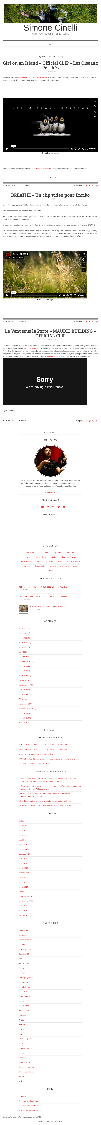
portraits (53, 566)
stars (75, 566)
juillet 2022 (24, 633)
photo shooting (40, 566)
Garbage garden (26, 978)
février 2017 (24, 699)
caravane (28, 557)
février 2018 (24, 680)
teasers (22, 1053)
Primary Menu (50, 43)
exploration (24, 963)
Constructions (25, 949)
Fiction (22, 973)
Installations (24, 987)
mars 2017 (23, 694)
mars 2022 (23, 643)
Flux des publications (28, 1101)
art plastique (57, 552)
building (22, 935)
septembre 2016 (26, 709)
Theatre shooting (26, 1067)
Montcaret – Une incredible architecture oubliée (50, 801)
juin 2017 (23, 690)
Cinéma (22, 945)
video (50, 571)
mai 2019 (23, 671)
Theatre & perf (25, 1062)
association (70, 552)
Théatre (22, 1058)
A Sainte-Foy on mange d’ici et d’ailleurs (48, 606)
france (39, 561)
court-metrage (41, 557)
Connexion (23, 1096)
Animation (23, 930)
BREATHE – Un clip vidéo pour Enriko (50, 195)
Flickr (53, 506)
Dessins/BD (24, 954)
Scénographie (25, 1039)
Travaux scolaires (26, 1072)
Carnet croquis (25, 940)
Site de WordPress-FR (28, 1111)
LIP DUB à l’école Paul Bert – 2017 (34, 764)
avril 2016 (23, 723)
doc (20, 959)
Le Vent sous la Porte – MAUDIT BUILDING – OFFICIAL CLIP (50, 333)
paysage (27, 566)
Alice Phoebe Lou (24, 77)
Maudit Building (30, 348)
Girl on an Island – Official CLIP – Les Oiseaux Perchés (50, 65)
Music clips (24, 1006)
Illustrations (24, 982)
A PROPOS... (50, 492)
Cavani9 (22, 806)
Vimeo (59, 506)
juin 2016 (23, 713)
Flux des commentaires (29, 1106)
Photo (21, 1020)
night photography (73, 561)
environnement (26, 561)
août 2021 (23, 647)
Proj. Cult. (23, 1029)
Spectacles (24, 1048)
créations (53, 557)
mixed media (24, 996)
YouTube (42, 506)
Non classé (24, 1011)
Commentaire (11, 185)
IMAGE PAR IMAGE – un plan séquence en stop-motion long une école (49, 759)
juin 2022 (23, 638)
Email (64, 506)
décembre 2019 (25, 661)
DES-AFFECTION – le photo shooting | (35, 794)
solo (21, 1044)
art (40, 552)
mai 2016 (23, 718)
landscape (49, 561)
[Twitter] (90, 186)
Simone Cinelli (50, 27)
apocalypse (30, 552)
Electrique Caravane (43, 169)
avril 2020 (23, 652)
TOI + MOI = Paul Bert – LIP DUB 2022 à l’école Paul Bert (43, 587)
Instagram (48, 506)
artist (47, 552)
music (60, 561)
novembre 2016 (25, 704)
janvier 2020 (24, 657)
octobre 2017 (25, 685)
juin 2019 (23, 666)
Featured (23, 968)
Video (27, 185)
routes (22, 1034)
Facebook (37, 506)
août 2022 (23, 628)
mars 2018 (23, 676)
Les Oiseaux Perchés (40, 77)
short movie (64, 566)
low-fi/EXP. (23, 992)
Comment (9, 321)
